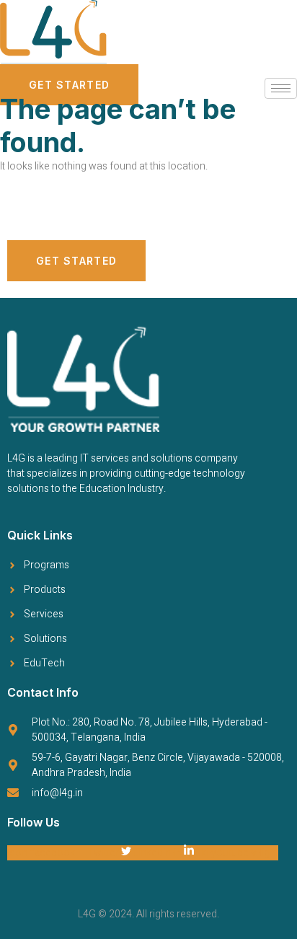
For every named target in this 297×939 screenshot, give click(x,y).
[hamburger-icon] (281, 88)
